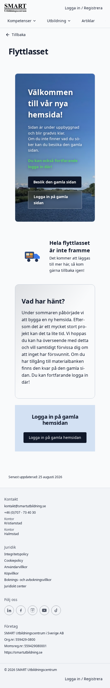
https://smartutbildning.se (23, 652)
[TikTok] (56, 610)
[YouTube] (44, 610)
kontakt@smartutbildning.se (25, 506)
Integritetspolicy (16, 554)
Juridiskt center (15, 586)
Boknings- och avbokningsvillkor (28, 580)
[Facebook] (21, 610)
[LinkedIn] (9, 610)
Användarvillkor (16, 567)
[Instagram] (32, 610)
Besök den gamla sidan (54, 181)
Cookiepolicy (13, 561)
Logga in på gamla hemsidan (55, 437)
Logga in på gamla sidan (51, 199)
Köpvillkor (11, 573)
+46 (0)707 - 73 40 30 (20, 512)
